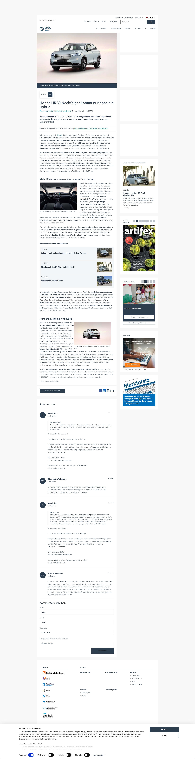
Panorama (137, 28)
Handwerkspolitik (115, 28)
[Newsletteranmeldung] (139, 353)
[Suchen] (151, 22)
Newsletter (119, 18)
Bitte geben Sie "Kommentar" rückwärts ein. (54, 639)
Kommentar (43, 628)
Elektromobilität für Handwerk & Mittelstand (90, 128)
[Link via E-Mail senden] (111, 391)
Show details (98, 755)
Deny (164, 735)
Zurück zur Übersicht (52, 391)
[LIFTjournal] (55, 696)
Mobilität (127, 28)
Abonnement (129, 18)
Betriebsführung (101, 28)
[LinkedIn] (104, 391)
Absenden (102, 651)
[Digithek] (55, 716)
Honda (59, 135)
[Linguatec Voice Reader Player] (50, 94)
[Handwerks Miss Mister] (55, 684)
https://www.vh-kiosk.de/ (56, 452)
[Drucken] (107, 390)
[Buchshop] (55, 702)
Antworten (111, 413)
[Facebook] (100, 391)
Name (42, 608)
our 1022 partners (31, 732)
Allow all (164, 729)
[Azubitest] (55, 690)
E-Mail (42, 618)
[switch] (51, 755)
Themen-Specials (149, 28)
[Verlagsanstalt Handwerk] (55, 708)
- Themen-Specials (62, 111)
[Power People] (55, 678)
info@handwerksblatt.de (56, 468)
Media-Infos (139, 18)
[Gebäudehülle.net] (55, 672)
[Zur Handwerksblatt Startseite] (45, 28)
